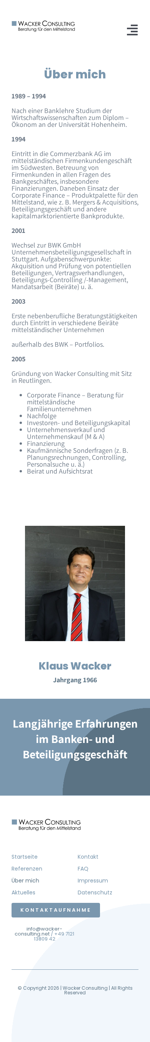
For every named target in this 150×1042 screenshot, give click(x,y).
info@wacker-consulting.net (38, 931)
